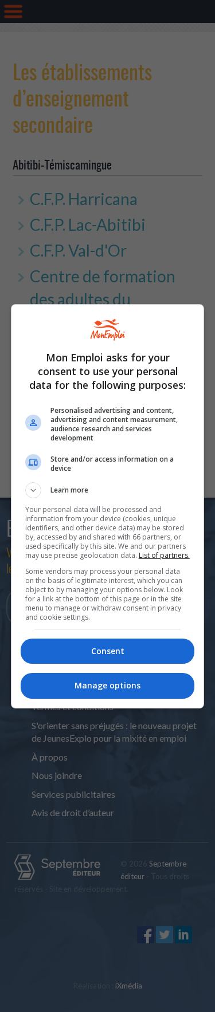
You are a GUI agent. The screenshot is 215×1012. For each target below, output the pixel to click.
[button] (107, 490)
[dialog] (108, 506)
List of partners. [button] (164, 555)
